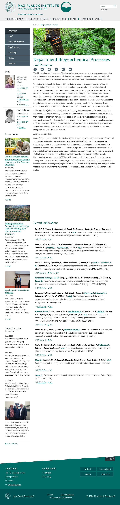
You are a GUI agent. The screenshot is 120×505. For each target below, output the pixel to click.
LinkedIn (47, 473)
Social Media (49, 468)
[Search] (114, 6)
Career (98, 19)
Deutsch (104, 10)
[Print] (70, 69)
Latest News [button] (11, 134)
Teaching (85, 19)
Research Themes (38, 19)
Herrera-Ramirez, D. (72, 330)
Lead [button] (7, 71)
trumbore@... (23, 105)
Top (112, 459)
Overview (12, 31)
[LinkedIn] (35, 69)
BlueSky (47, 477)
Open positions (12, 477)
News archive (11, 444)
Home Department (15, 19)
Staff (73, 19)
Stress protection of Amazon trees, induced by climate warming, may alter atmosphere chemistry (17, 228)
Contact (88, 474)
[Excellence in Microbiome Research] (17, 279)
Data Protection (67, 494)
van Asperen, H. (74, 311)
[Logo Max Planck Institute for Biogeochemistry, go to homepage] (49, 7)
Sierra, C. (96, 263)
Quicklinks (11, 468)
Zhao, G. (38, 360)
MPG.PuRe (41, 239)
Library (10, 481)
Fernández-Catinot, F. (44, 278)
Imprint (50, 494)
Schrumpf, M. (62, 247)
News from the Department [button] (13, 330)
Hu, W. (56, 278)
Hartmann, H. (103, 345)
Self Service (105, 474)
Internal (11, 63)
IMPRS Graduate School (15, 473)
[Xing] (56, 69)
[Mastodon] (49, 69)
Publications (59, 19)
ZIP (57, 273)
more (8, 200)
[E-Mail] (63, 69)
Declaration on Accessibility (60, 498)
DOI (50, 239)
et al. (75, 232)
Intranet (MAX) (105, 469)
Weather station (14, 484)
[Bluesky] (42, 69)
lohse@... (22, 127)
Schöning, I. (51, 247)
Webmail (88, 469)
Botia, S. (101, 311)
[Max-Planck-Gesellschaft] (9, 496)
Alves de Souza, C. (43, 311)
